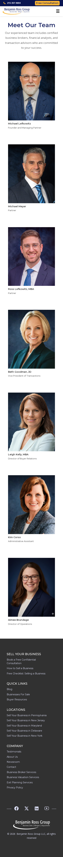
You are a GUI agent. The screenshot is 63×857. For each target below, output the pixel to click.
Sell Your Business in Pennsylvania (27, 715)
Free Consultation (47, 3)
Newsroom (13, 761)
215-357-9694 (13, 3)
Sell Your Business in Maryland (24, 725)
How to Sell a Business (20, 668)
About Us (12, 756)
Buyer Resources (17, 699)
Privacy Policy (15, 787)
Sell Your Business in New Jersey (26, 720)
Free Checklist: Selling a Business (26, 673)
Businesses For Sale (18, 694)
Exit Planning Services (20, 782)
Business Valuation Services (23, 777)
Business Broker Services (21, 772)
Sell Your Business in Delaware (24, 730)
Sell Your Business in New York (24, 735)
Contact (11, 766)
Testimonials (14, 751)
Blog (9, 689)
